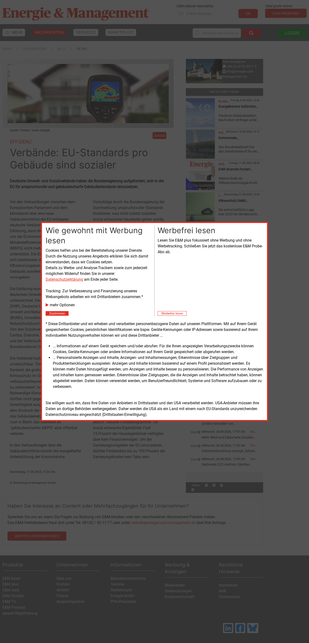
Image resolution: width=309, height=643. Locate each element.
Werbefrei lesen (172, 313)
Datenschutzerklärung (64, 279)
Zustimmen (57, 313)
